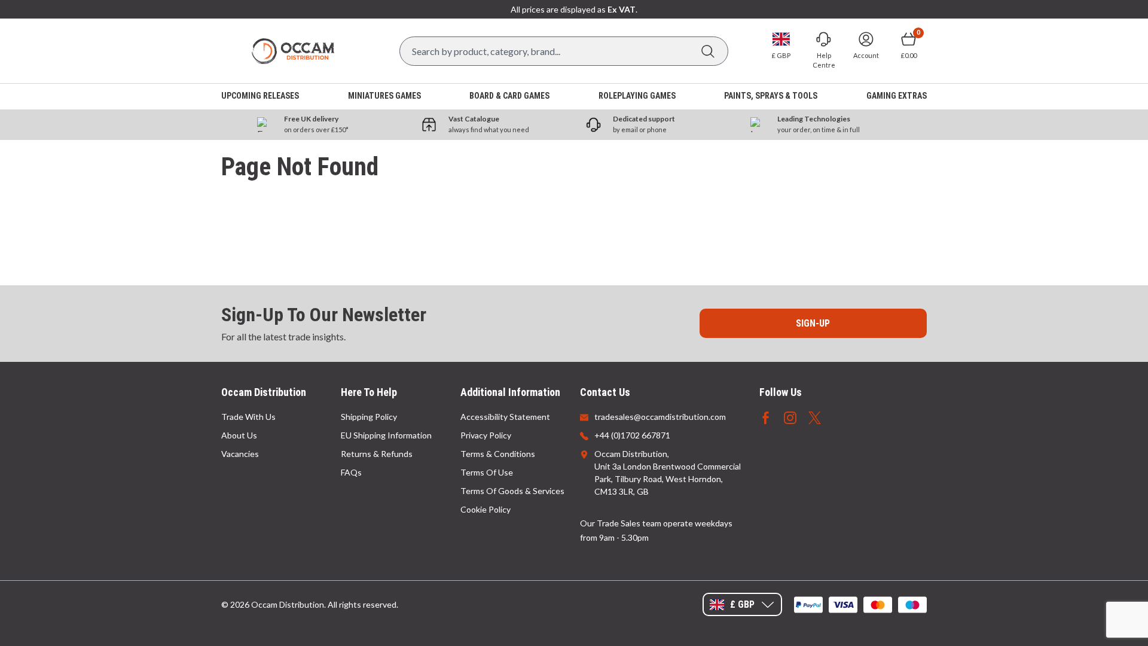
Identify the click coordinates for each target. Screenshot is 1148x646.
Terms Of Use (486, 472)
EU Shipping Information (386, 435)
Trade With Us (248, 417)
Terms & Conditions (497, 454)
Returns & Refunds (377, 454)
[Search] (707, 51)
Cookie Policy (485, 509)
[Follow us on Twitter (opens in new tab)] (814, 417)
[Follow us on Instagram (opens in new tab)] (790, 417)
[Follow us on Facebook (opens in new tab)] (765, 417)
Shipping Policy (369, 417)
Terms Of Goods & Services (512, 491)
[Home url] (293, 51)
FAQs (351, 472)
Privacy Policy (485, 435)
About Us (239, 435)
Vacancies (240, 454)
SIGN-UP (813, 323)
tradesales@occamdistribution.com (660, 417)
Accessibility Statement (505, 417)
